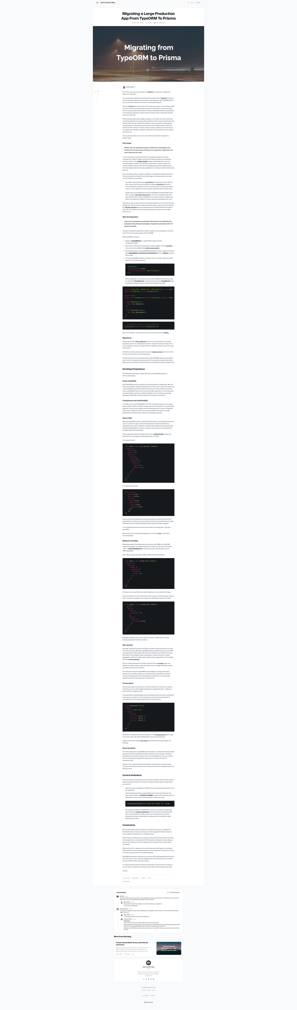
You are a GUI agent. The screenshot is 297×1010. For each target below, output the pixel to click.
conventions (149, 182)
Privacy (149, 990)
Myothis (150, 92)
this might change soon (142, 195)
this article (144, 741)
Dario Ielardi (130, 87)
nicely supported (133, 659)
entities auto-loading (152, 248)
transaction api (160, 735)
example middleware (142, 812)
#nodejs (143, 878)
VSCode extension (131, 207)
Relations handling (101, 111)
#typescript (126, 878)
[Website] (151, 979)
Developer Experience (100, 101)
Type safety (99, 109)
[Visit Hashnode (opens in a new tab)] (148, 1002)
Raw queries (99, 113)
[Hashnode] (153, 979)
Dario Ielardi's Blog (108, 2)
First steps (99, 94)
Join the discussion (174, 892)
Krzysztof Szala (124, 909)
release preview (157, 352)
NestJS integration (101, 97)
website (166, 333)
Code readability (100, 103)
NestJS (163, 98)
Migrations (99, 99)
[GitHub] (146, 979)
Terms (153, 990)
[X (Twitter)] (135, 87)
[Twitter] (143, 979)
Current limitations (100, 120)
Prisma (131, 106)
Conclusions (98, 122)
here (164, 147)
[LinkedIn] (148, 979)
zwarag (122, 896)
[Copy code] (172, 265)
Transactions (99, 116)
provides (160, 663)
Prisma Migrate (141, 341)
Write (198, 3)
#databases (135, 878)
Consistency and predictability (100, 106)
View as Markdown (160, 23)
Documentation (100, 118)
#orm (149, 878)
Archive (144, 990)
